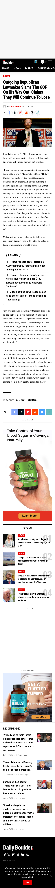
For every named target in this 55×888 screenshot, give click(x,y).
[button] (36, 61)
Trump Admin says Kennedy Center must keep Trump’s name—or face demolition (17, 766)
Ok (27, 882)
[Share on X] (15, 113)
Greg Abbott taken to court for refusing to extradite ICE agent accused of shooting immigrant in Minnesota (34, 578)
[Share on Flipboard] (20, 113)
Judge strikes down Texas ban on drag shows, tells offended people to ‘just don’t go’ (26, 295)
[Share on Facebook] (9, 113)
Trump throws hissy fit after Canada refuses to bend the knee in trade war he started (34, 597)
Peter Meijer (32, 400)
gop (18, 400)
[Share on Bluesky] (42, 412)
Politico (36, 173)
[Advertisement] (27, 29)
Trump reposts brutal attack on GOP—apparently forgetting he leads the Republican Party (25, 265)
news (23, 400)
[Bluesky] (22, 855)
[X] (9, 855)
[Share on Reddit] (26, 113)
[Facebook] (5, 855)
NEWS (6, 76)
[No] (51, 876)
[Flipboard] (13, 855)
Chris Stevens (15, 106)
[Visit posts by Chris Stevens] (4, 106)
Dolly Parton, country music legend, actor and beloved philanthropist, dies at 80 (34, 542)
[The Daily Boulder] (9, 61)
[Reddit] (18, 855)
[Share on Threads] (32, 113)
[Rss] (27, 855)
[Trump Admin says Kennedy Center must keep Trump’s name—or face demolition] (44, 765)
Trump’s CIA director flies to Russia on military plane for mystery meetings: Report (34, 560)
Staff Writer (10, 755)
